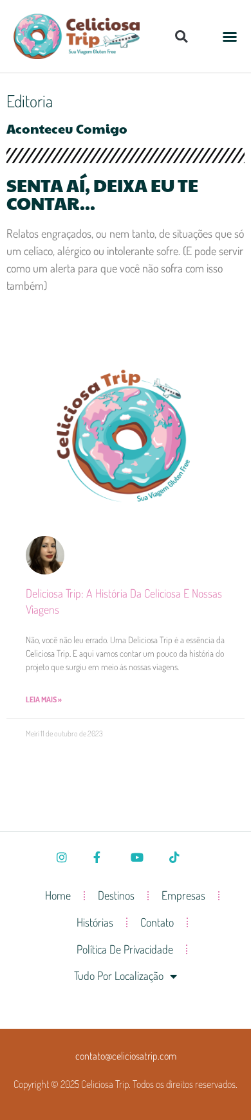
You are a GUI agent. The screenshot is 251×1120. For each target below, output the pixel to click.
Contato (157, 922)
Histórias (95, 922)
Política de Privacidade (125, 949)
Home (58, 895)
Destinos (116, 895)
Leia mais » (44, 699)
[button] (181, 36)
